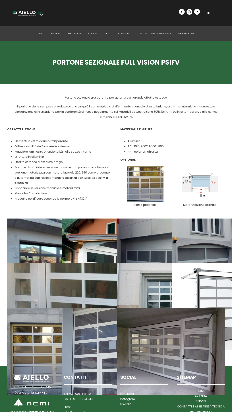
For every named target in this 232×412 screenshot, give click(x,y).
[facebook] (182, 12)
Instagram (127, 399)
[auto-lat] (200, 167)
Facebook (127, 394)
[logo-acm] (31, 400)
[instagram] (189, 12)
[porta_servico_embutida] (145, 167)
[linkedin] (197, 12)
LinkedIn (125, 404)
